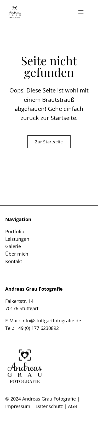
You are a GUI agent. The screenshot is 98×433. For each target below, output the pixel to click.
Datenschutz (49, 406)
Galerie (13, 246)
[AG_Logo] (15, 8)
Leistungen (17, 239)
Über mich (16, 254)
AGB (72, 406)
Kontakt (13, 261)
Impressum (17, 406)
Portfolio (14, 231)
